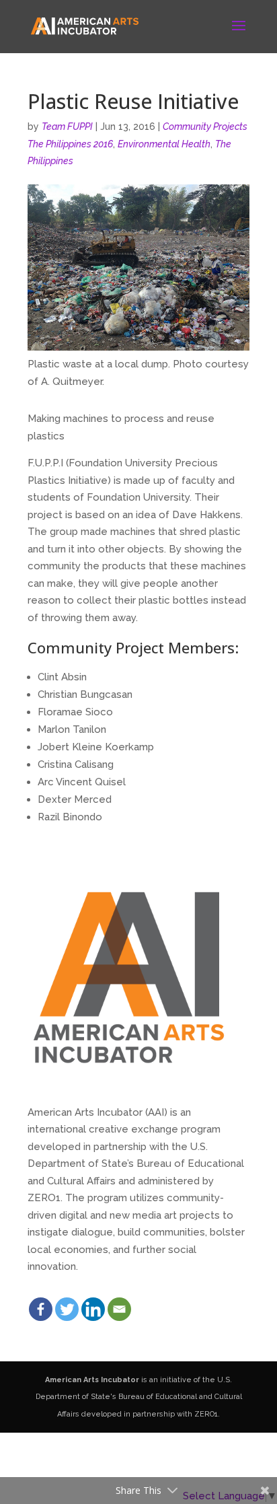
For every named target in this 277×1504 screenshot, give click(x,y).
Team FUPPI (67, 126)
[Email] (119, 1309)
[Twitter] (67, 1309)
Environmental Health (164, 144)
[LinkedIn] (93, 1309)
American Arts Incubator (92, 1379)
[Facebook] (40, 1309)
